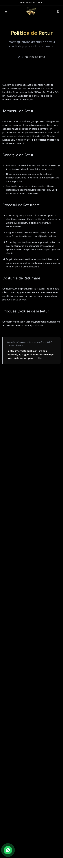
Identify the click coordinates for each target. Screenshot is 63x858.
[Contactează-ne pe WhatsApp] (8, 850)
